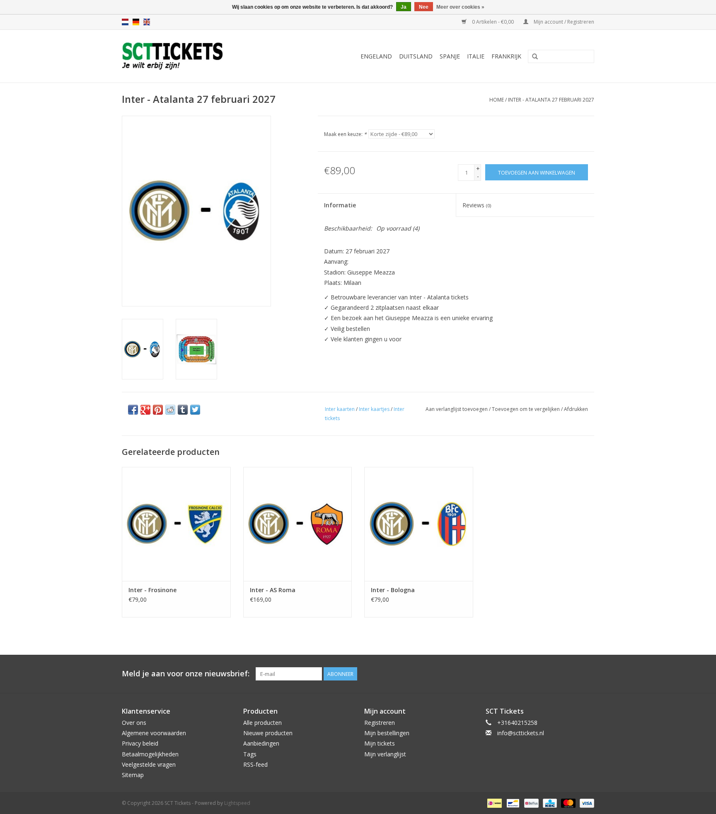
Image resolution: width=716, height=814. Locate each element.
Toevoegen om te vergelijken (526, 409)
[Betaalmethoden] (493, 802)
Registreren (379, 723)
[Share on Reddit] (170, 410)
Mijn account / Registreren (563, 21)
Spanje (450, 56)
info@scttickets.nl (520, 733)
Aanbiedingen (261, 743)
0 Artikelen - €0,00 (493, 21)
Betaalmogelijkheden (150, 754)
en (146, 22)
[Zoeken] (535, 57)
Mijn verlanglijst (385, 754)
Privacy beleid (140, 743)
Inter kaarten (340, 409)
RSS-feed (255, 764)
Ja (403, 7)
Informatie (340, 205)
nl (125, 22)
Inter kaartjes (374, 409)
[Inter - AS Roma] (297, 524)
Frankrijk (506, 56)
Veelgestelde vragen (149, 764)
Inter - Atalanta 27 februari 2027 (551, 99)
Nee (423, 7)
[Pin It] (158, 410)
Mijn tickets (379, 743)
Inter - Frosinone (152, 590)
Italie (475, 56)
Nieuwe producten (268, 733)
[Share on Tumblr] (183, 410)
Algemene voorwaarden (154, 733)
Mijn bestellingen (386, 733)
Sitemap (133, 775)
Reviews (476, 205)
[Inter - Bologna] (418, 524)
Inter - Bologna (393, 590)
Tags (249, 754)
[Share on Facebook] (133, 410)
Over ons (134, 723)
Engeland (376, 56)
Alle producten (262, 723)
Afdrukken (576, 409)
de (136, 22)
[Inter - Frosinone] (176, 524)
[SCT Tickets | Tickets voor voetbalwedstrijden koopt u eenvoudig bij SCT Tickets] (193, 56)
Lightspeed (237, 803)
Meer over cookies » (460, 7)
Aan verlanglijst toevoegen (457, 409)
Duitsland (416, 56)
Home (496, 99)
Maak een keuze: (345, 134)
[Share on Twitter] (195, 410)
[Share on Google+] (145, 410)
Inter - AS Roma (272, 590)
